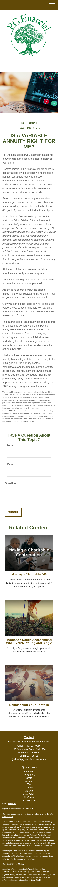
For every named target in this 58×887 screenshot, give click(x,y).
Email (10, 464)
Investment (29, 774)
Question (10, 483)
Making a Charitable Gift (29, 574)
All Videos (29, 797)
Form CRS (12, 803)
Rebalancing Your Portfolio (29, 704)
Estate (29, 777)
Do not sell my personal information (20, 858)
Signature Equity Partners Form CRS (17, 808)
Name (10, 445)
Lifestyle (29, 790)
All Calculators (29, 800)
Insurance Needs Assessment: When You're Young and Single (29, 641)
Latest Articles (29, 794)
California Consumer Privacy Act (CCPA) (34, 853)
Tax (29, 784)
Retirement (29, 771)
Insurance (29, 781)
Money (29, 787)
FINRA (5, 871)
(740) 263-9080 (31, 67)
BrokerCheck (7, 816)
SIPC (10, 871)
